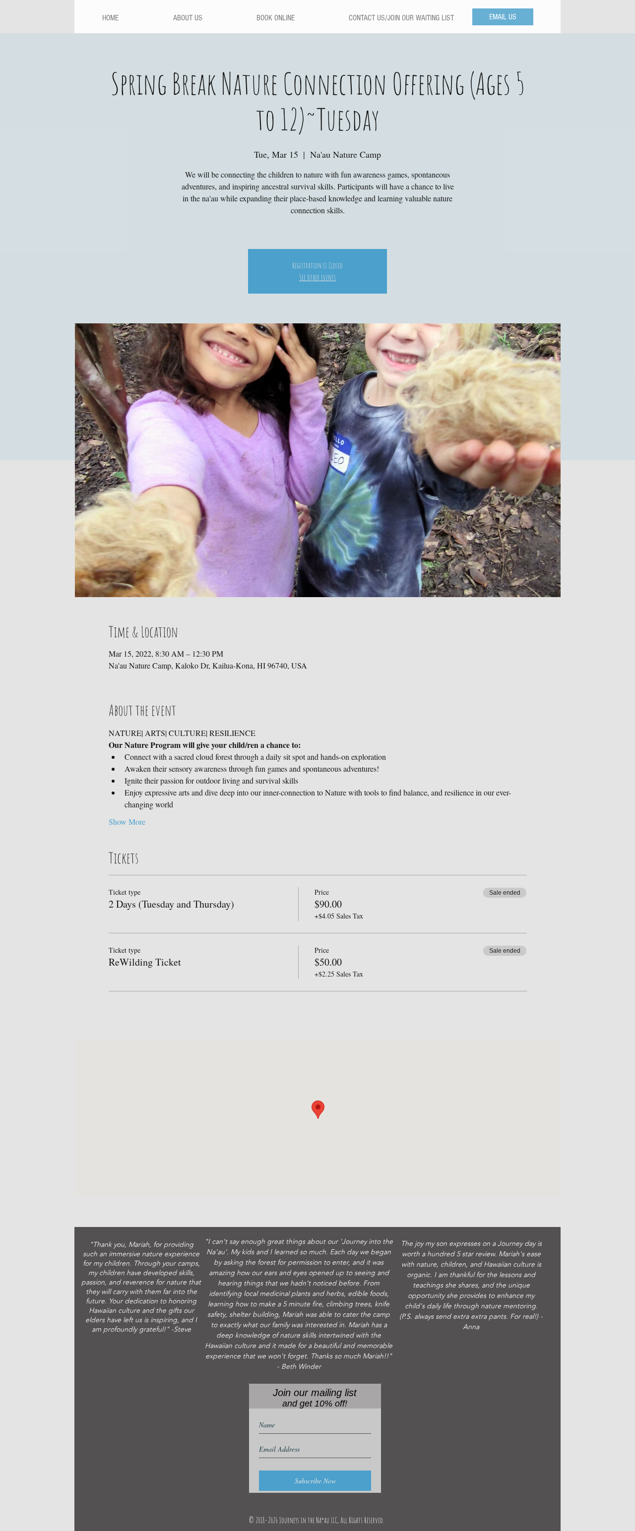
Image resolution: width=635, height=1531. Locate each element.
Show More (127, 821)
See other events (317, 277)
